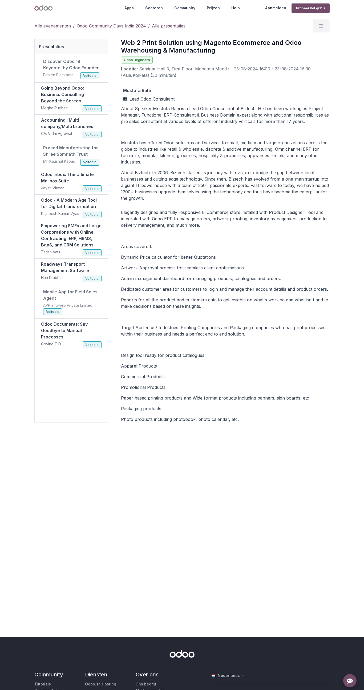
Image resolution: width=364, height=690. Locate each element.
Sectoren (154, 8)
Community (184, 8)
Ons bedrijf (146, 684)
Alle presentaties (168, 26)
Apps (129, 8)
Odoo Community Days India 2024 (111, 26)
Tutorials (42, 684)
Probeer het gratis (310, 8)
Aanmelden (275, 8)
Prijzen (213, 8)
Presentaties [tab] (51, 46)
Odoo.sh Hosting (100, 684)
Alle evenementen (52, 26)
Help (235, 8)
